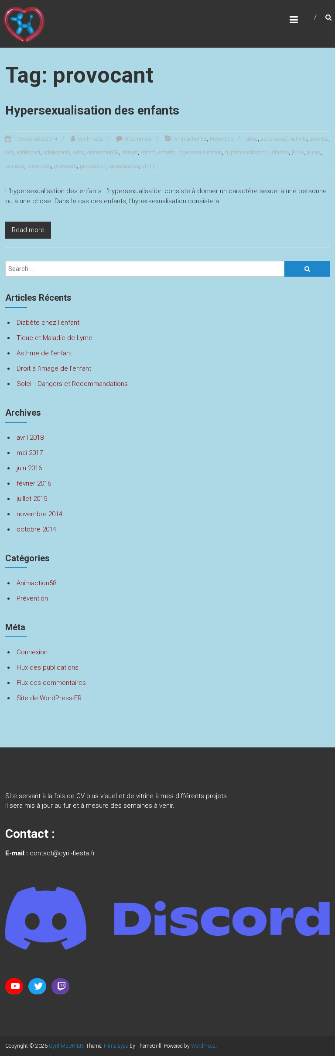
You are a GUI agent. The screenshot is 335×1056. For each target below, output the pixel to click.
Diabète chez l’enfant (48, 323)
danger (130, 152)
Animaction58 (190, 139)
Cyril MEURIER (66, 1046)
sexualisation (124, 166)
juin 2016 (29, 468)
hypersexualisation (246, 152)
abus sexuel (274, 139)
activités (319, 139)
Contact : (30, 834)
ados (78, 152)
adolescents (57, 152)
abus (252, 139)
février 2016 (34, 483)
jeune (298, 152)
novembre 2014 (39, 514)
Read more (28, 230)
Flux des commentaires (51, 683)
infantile (279, 152)
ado (9, 152)
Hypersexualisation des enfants (92, 110)
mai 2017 (30, 453)
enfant (148, 152)
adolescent (29, 152)
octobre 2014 (36, 529)
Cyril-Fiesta (90, 139)
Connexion (32, 652)
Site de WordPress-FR (49, 698)
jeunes (314, 152)
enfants (166, 152)
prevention (39, 166)
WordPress (203, 1046)
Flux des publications (48, 667)
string (149, 166)
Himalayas (116, 1046)
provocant (65, 166)
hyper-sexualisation (200, 152)
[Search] (307, 269)
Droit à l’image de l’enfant (54, 368)
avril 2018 (30, 437)
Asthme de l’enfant (44, 353)
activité (299, 139)
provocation (93, 166)
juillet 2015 (32, 499)
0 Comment (138, 139)
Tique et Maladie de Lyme (54, 338)
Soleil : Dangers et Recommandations (72, 384)
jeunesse (14, 166)
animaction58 (103, 152)
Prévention (221, 139)
